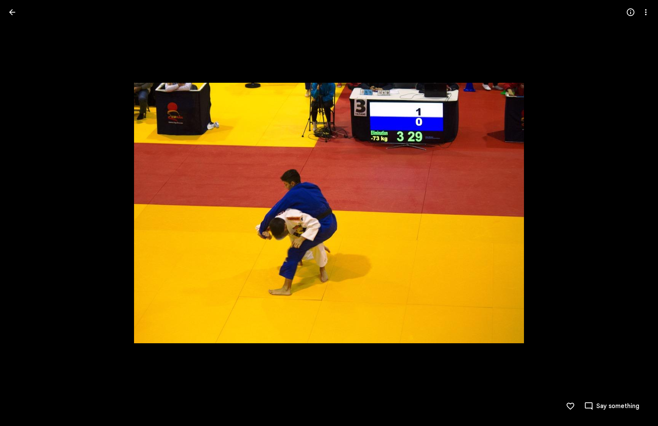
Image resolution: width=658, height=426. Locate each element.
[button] (21, 213)
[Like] (570, 406)
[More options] (645, 12)
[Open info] (630, 12)
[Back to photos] (12, 12)
